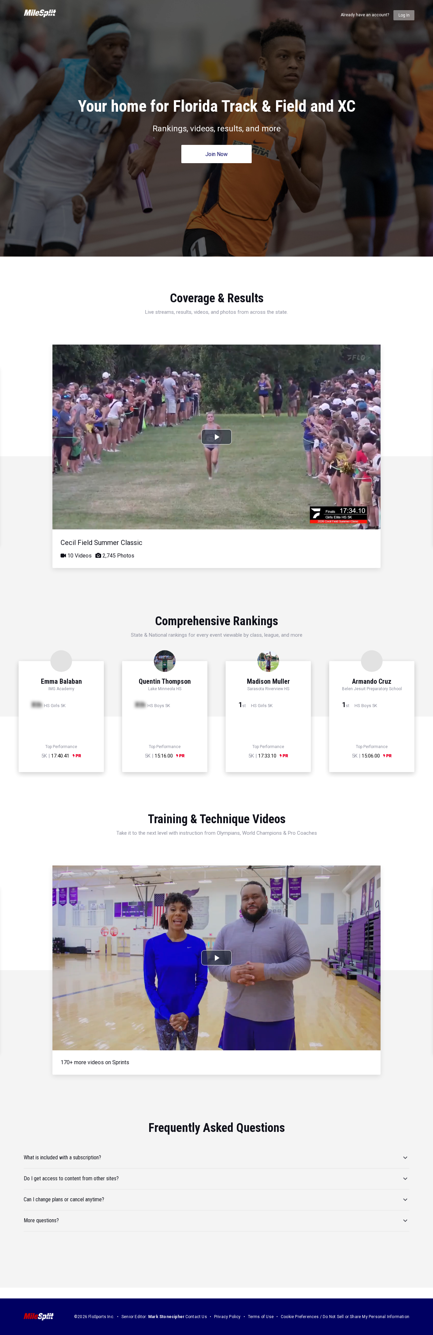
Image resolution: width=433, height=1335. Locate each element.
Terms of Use (261, 1316)
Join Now (216, 154)
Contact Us (196, 1316)
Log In (404, 15)
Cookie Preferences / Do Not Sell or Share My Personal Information (345, 1316)
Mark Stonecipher (166, 1316)
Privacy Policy (227, 1316)
